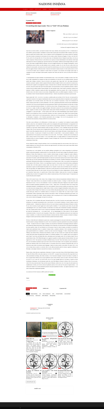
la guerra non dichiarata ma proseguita (33, 371)
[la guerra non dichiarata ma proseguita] (33, 361)
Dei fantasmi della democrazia (65, 370)
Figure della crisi (30, 338)
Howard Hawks (59, 293)
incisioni (60, 336)
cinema (34, 23)
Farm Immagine (29, 14)
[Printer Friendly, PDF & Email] (52, 275)
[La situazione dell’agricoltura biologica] (49, 329)
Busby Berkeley (34, 293)
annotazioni (29, 23)
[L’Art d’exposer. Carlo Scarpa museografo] (49, 361)
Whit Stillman (45, 295)
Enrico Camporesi (46, 293)
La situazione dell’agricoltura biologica (49, 339)
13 (40, 373)
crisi (40, 293)
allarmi (28, 368)
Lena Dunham (67, 293)
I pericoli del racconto (55, 14)
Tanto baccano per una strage (65, 338)
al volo (44, 336)
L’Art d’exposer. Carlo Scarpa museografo (49, 371)
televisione (38, 295)
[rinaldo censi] (30, 390)
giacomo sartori (45, 341)
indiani (39, 23)
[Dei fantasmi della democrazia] (65, 361)
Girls (53, 293)
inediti (59, 368)
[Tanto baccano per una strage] (65, 329)
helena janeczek (29, 373)
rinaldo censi (45, 288)
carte (27, 336)
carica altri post (30, 382)
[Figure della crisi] (33, 329)
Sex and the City (30, 295)
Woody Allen (52, 295)
